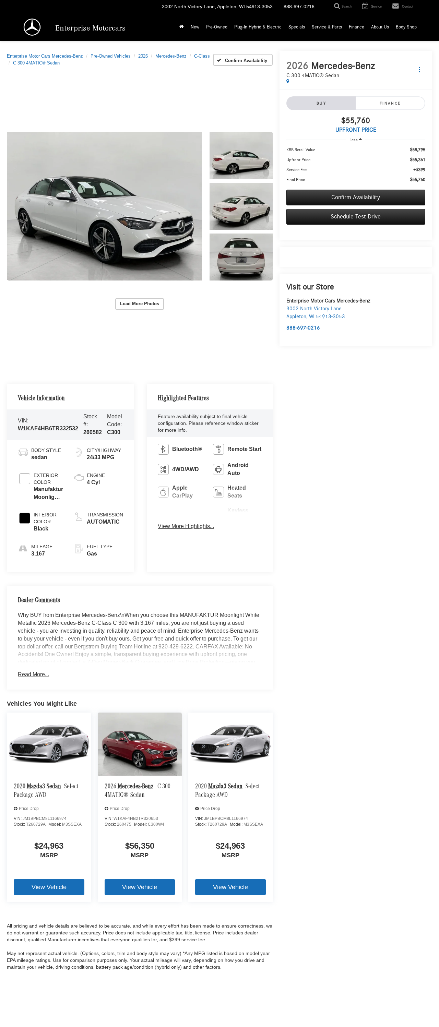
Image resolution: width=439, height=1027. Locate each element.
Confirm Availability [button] (355, 197)
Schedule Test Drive (356, 217)
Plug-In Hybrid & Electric (258, 27)
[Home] (181, 27)
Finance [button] (356, 27)
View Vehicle (49, 887)
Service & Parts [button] (327, 27)
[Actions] (419, 69)
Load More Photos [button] (139, 303)
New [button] (195, 27)
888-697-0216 (303, 328)
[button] (104, 206)
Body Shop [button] (406, 27)
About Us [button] (380, 27)
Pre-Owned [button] (216, 27)
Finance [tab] (390, 103)
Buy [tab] (321, 103)
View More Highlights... (186, 526)
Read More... (33, 674)
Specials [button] (296, 27)
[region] (355, 164)
